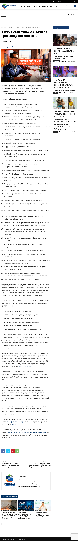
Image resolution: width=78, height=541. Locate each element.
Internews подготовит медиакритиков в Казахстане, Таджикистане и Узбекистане (40, 465)
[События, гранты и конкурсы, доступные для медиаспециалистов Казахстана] (65, 40)
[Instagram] (70, 6)
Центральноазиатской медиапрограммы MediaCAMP (26, 432)
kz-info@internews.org (14, 422)
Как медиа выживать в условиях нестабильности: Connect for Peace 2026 (42, 515)
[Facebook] (66, 6)
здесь (14, 424)
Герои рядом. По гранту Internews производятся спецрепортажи (10, 465)
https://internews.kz (23, 479)
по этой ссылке (25, 366)
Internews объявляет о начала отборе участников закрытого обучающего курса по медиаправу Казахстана (9, 515)
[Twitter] (12, 47)
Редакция (8, 41)
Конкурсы (56, 61)
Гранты (3, 27)
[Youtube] (75, 6)
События (37, 510)
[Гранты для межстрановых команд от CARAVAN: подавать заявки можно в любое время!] (65, 71)
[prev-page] (2, 524)
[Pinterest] (13, 451)
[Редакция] (10, 481)
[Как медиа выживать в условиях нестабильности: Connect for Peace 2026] (43, 505)
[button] (75, 1)
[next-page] (6, 524)
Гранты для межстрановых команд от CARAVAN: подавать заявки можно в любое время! (65, 85)
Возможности (6, 510)
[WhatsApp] (17, 451)
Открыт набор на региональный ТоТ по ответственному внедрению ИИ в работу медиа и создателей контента (25, 516)
